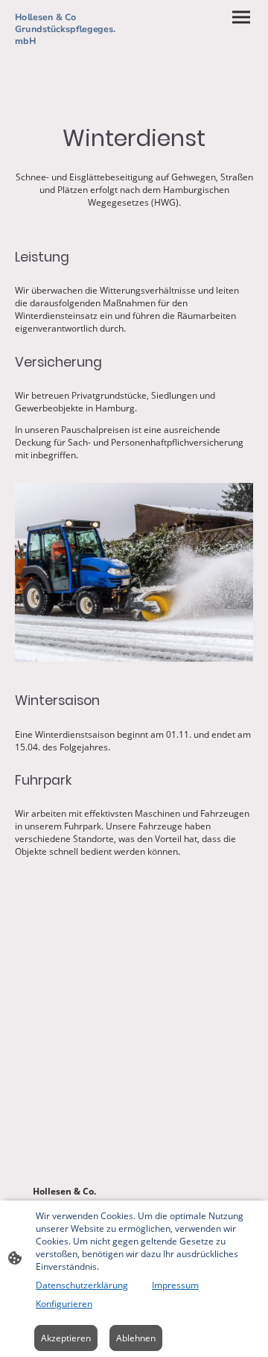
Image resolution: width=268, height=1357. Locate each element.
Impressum (175, 1285)
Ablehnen (136, 1338)
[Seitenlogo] (73, 56)
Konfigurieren (64, 1303)
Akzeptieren (66, 1338)
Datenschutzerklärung (82, 1285)
